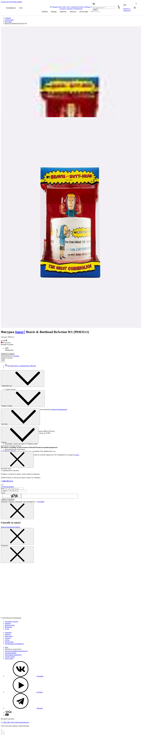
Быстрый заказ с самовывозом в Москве (21, 366)
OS (7, 348)
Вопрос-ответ (10, 625)
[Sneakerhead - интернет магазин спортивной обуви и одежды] (71, 9)
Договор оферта (10, 653)
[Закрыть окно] (17, 459)
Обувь (7, 640)
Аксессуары (83, 11)
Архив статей (10, 656)
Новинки (45, 11)
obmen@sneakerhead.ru (59, 409)
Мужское (63, 11)
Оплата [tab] (4, 442)
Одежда (7, 638)
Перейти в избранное (127, 10)
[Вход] (119, 7)
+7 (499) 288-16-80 (7, 722)
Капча (3, 493)
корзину (16, 356)
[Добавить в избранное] (3, 360)
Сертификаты (11, 8)
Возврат (8, 623)
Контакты (8, 627)
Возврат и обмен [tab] (7, 406)
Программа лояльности (13, 655)
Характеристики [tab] (7, 385)
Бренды (54, 11)
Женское (73, 11)
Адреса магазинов (7, 487)
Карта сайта (9, 658)
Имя (2, 488)
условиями (40, 501)
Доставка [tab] (5, 424)
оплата (76, 455)
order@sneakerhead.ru (21, 722)
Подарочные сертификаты (14, 644)
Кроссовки (9, 636)
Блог (21, 8)
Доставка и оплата (11, 621)
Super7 (20, 332)
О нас (7, 629)
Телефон (4, 491)
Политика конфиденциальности (16, 651)
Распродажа (9, 642)
